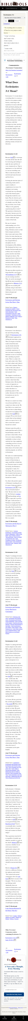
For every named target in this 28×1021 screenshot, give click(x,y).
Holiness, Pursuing (14, 918)
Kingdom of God (10, 824)
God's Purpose (15, 627)
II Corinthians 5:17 (11, 274)
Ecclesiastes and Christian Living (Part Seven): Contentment (13, 609)
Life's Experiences (17, 541)
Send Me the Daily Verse (14, 994)
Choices (15, 307)
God (11, 157)
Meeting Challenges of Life (12, 316)
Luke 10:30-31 (10, 940)
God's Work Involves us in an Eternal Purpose (13, 632)
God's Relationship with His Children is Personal (13, 772)
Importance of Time (16, 315)
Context (11, 21)
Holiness (14, 842)
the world (9, 704)
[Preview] (14, 157)
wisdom (18, 494)
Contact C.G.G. (20, 1007)
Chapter (17, 21)
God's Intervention (10, 312)
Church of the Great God (13, 1007)
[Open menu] (2, 8)
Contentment (16, 762)
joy (20, 496)
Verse (6, 21)
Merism (20, 316)
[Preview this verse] (18, 275)
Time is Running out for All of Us (13, 777)
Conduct (15, 915)
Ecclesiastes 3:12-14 (11, 938)
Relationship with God (16, 776)
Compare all (7, 23)
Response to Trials (10, 318)
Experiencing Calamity (11, 308)
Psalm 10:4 (14, 868)
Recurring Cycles (9, 543)
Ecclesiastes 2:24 (16, 335)
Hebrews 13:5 (17, 283)
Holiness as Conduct (10, 917)
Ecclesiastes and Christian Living (13, 764)
